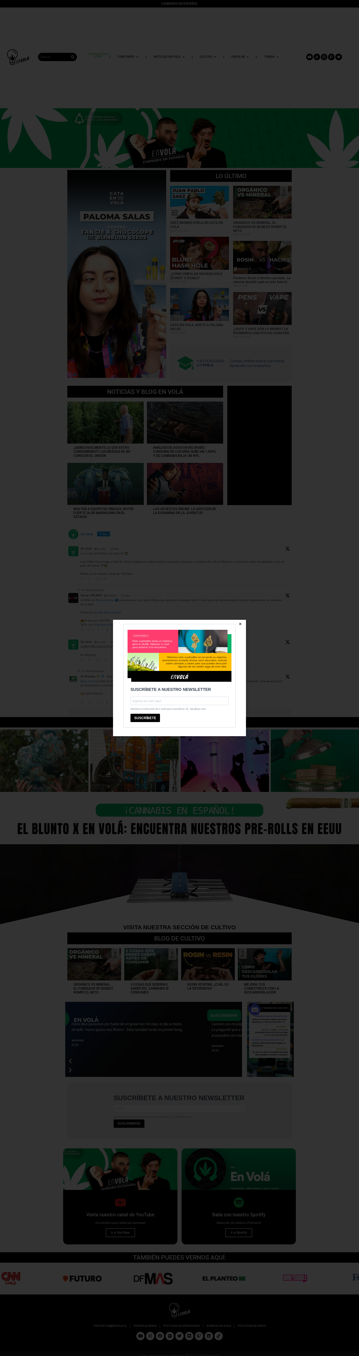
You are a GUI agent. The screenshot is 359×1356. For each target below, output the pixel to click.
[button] (240, 623)
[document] (179, 678)
